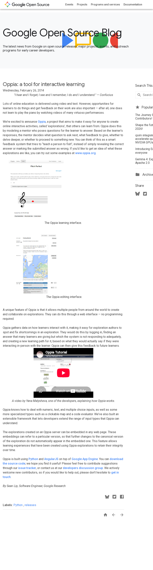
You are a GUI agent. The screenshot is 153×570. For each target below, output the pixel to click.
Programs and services (105, 4)
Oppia (42, 121)
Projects (82, 4)
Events (69, 4)
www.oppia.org (85, 153)
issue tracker (27, 468)
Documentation (133, 4)
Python (33, 459)
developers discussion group (83, 468)
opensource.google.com (27, 4)
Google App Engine (85, 459)
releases (30, 505)
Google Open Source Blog (62, 32)
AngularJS (51, 459)
